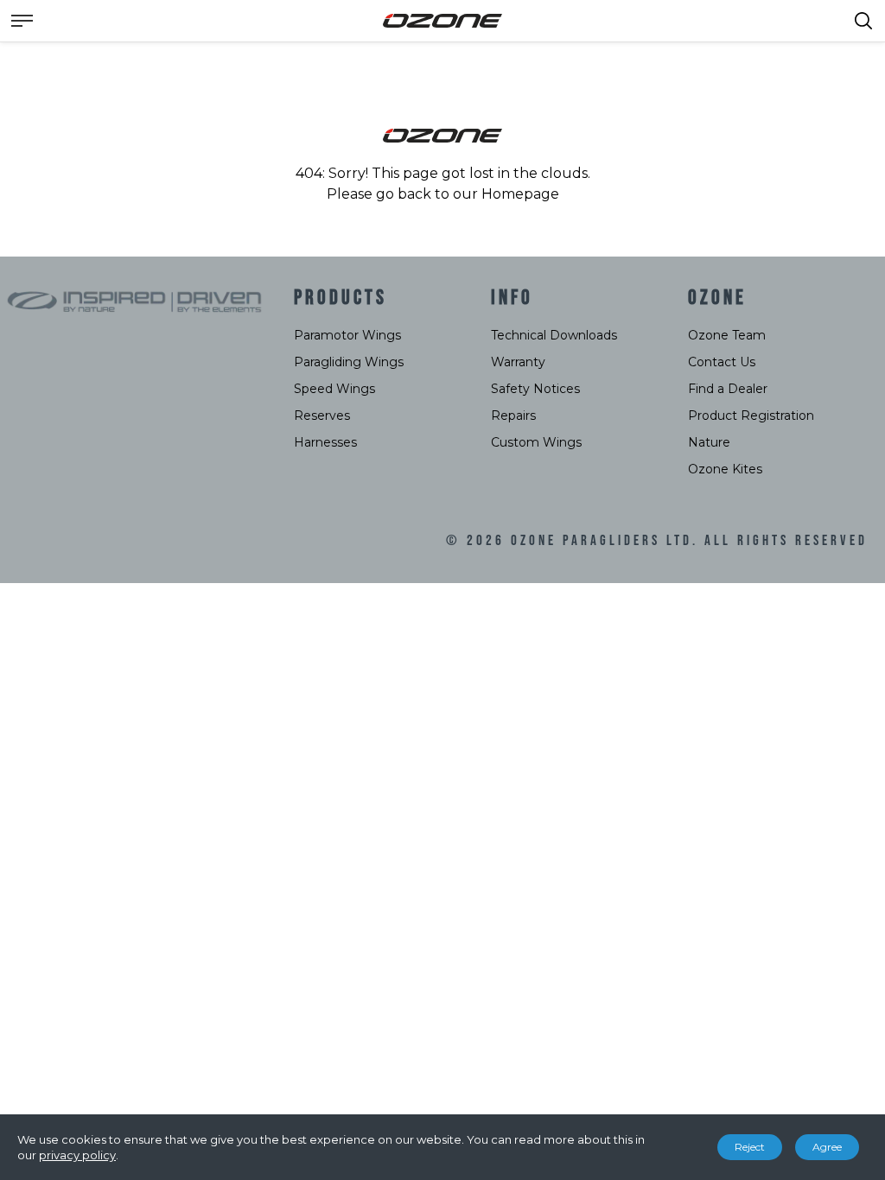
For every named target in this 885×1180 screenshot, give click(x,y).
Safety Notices (535, 389)
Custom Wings (536, 442)
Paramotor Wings (347, 335)
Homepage (520, 194)
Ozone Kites (725, 469)
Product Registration (751, 415)
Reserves (322, 415)
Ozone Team (727, 335)
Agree (827, 1146)
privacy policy (77, 1155)
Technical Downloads (554, 335)
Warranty (518, 362)
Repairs (513, 415)
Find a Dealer (727, 389)
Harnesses (325, 442)
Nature (709, 442)
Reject (750, 1146)
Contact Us (721, 362)
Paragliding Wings (349, 362)
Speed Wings (334, 389)
